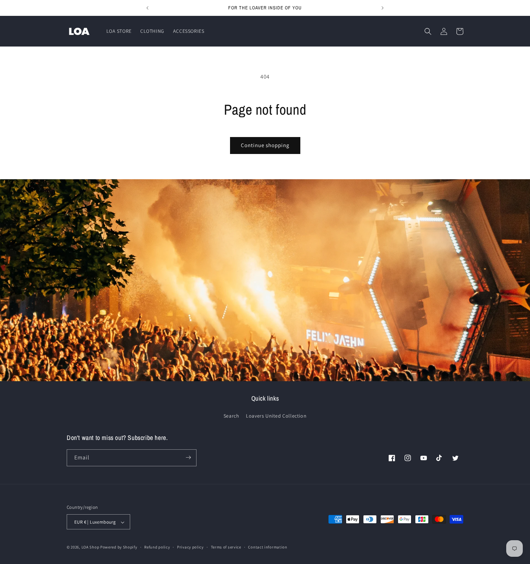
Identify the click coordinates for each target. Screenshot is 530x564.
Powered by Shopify (118, 547)
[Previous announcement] (147, 8)
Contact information (267, 547)
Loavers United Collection (276, 416)
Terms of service (226, 547)
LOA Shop (90, 547)
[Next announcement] (382, 8)
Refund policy (157, 547)
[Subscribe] (188, 457)
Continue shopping (265, 145)
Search (231, 416)
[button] (428, 31)
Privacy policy (190, 547)
